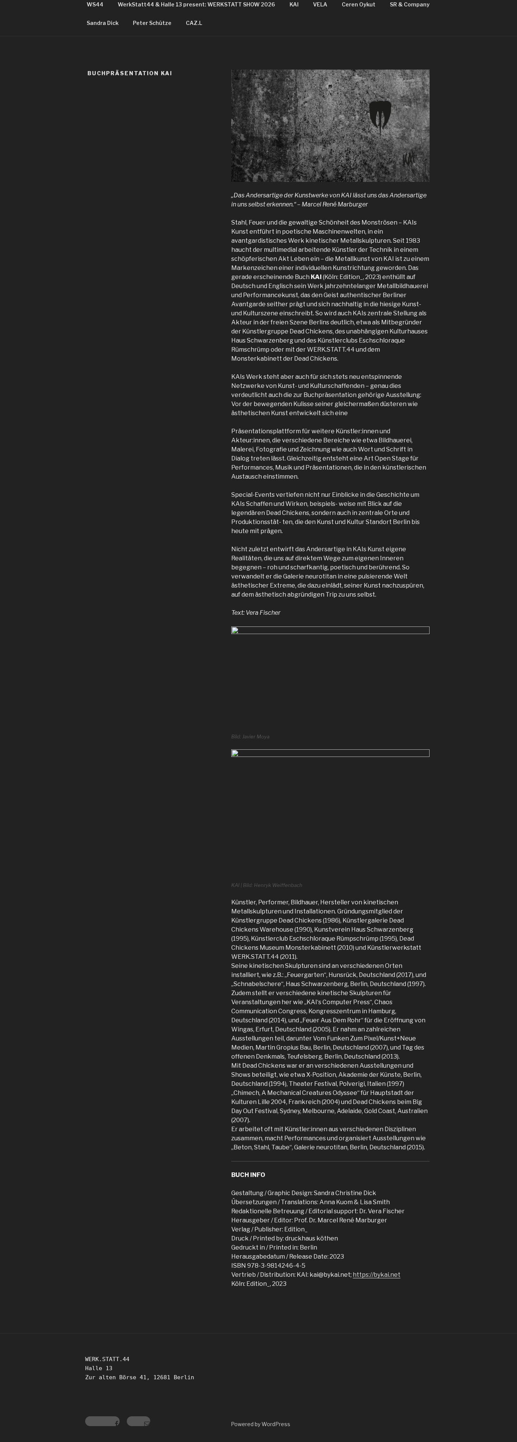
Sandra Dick (102, 23)
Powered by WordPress (260, 1424)
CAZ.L (194, 23)
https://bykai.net (376, 1274)
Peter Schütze (152, 23)
